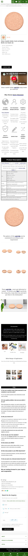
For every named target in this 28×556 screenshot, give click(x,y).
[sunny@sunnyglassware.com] (4, 490)
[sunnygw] (5, 490)
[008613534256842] (7, 490)
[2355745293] (2, 490)
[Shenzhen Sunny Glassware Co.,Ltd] (2, 2)
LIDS (19, 4)
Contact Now (6, 67)
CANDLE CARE (14, 4)
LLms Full (18, 550)
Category (8, 4)
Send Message (7, 529)
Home (4, 4)
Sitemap (10, 550)
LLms (14, 550)
